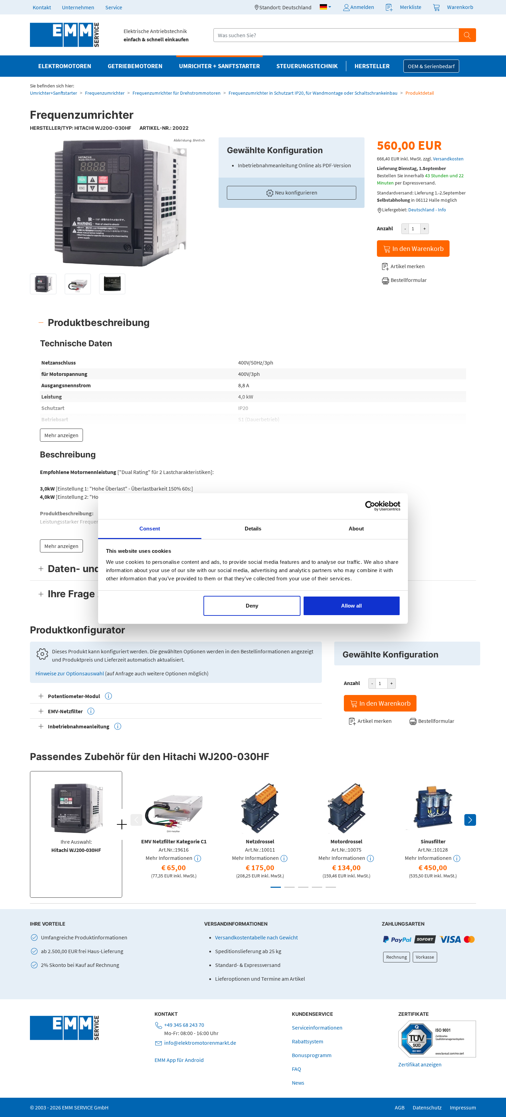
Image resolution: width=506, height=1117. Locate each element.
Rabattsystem (307, 1041)
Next (470, 820)
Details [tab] (253, 528)
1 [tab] (276, 887)
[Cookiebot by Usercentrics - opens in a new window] (370, 506)
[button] (325, 7)
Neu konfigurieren (295, 192)
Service (113, 7)
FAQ (296, 1068)
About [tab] (356, 528)
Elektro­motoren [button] (64, 66)
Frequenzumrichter (105, 93)
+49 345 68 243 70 (184, 1024)
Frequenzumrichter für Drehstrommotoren (177, 93)
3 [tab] (303, 887)
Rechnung (396, 957)
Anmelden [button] (362, 6)
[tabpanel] (173, 829)
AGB (399, 1107)
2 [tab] (289, 887)
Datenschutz (427, 1107)
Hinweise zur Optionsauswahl (70, 673)
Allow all (351, 606)
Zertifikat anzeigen (420, 1064)
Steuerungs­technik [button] (307, 66)
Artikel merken (407, 266)
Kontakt (42, 7)
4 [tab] (317, 887)
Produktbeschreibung (99, 322)
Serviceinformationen (317, 1027)
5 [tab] (331, 887)
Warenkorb (460, 6)
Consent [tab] (149, 528)
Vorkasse (425, 957)
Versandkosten (448, 159)
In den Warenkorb (417, 248)
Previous (136, 820)
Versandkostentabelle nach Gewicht (256, 937)
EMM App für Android (179, 1059)
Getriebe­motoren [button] (135, 66)
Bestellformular (408, 279)
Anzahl (385, 228)
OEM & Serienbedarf (431, 66)
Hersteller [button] (372, 66)
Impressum (463, 1107)
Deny (252, 606)
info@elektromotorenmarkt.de (200, 1042)
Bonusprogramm (311, 1055)
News (298, 1082)
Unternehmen (78, 7)
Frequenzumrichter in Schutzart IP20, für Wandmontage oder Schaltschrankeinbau (313, 93)
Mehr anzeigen (61, 435)
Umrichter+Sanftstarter (53, 93)
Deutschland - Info (427, 210)
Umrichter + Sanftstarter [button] (219, 66)
